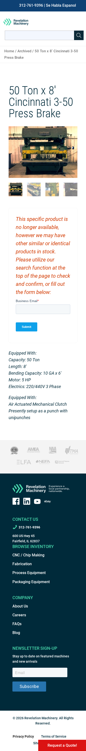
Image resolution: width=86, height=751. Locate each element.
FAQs (17, 624)
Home (9, 51)
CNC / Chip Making (28, 555)
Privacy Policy (23, 736)
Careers (19, 615)
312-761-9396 (31, 5)
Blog (16, 632)
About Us (20, 606)
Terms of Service (53, 736)
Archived (24, 51)
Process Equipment (29, 572)
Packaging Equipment (31, 582)
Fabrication (22, 564)
